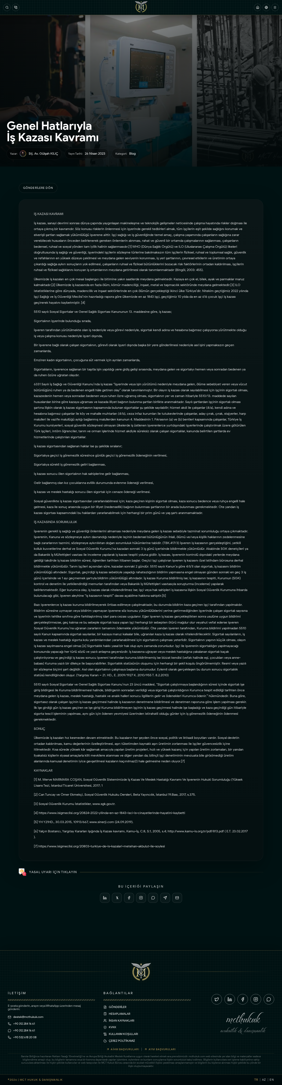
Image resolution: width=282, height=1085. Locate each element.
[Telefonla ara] (15, 7)
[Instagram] (141, 898)
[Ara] (7, 7)
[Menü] (275, 7)
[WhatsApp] (153, 898)
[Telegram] (165, 898)
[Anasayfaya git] (257, 7)
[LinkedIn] (105, 898)
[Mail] (177, 898)
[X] (117, 898)
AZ (264, 1079)
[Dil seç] (266, 7)
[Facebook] (129, 898)
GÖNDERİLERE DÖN (38, 188)
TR (256, 1079)
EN (272, 1079)
